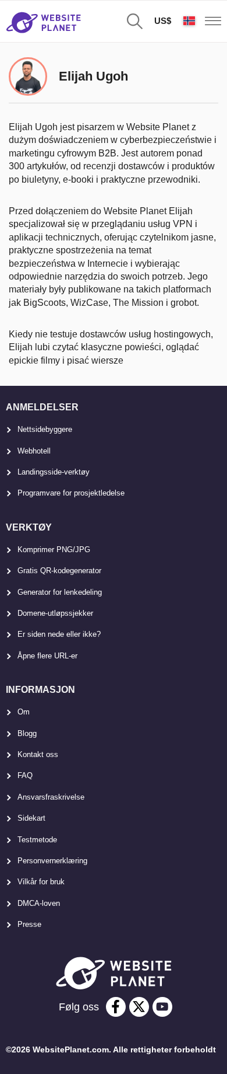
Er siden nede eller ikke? (59, 634)
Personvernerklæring (52, 860)
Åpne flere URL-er (47, 655)
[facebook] (116, 1007)
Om (23, 711)
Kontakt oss (37, 754)
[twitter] (139, 1007)
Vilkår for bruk (41, 881)
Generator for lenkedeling (59, 592)
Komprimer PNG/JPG (53, 549)
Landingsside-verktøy (53, 472)
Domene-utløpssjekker (55, 613)
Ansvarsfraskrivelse (50, 797)
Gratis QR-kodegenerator (59, 570)
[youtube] (162, 1007)
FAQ (25, 775)
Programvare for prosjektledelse (71, 493)
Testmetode (37, 839)
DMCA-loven (38, 903)
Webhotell (34, 451)
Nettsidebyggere (44, 429)
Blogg (27, 733)
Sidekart (31, 818)
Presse (29, 924)
